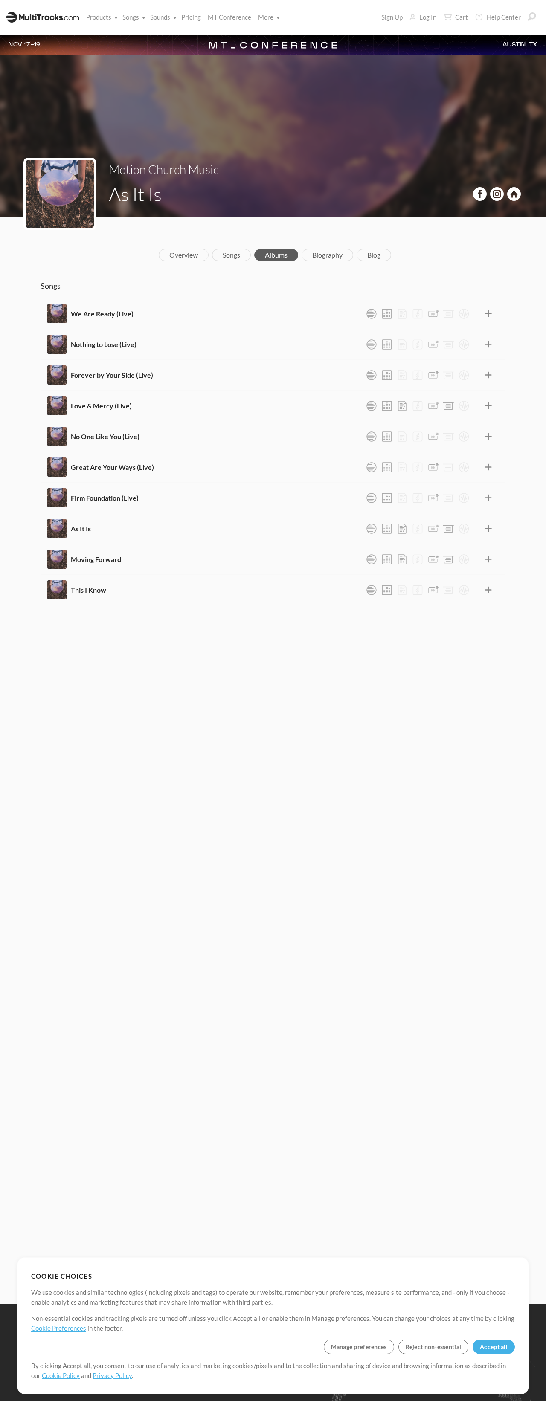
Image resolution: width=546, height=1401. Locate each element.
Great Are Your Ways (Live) (112, 467)
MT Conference (229, 17)
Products (98, 17)
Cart (461, 17)
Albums (276, 255)
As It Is (81, 528)
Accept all (494, 1346)
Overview (183, 255)
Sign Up (392, 17)
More (265, 17)
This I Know (88, 590)
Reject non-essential (434, 1346)
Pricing (191, 17)
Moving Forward (96, 559)
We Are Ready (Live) (102, 314)
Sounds (160, 17)
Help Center (504, 17)
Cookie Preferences (58, 1328)
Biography (327, 255)
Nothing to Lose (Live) (103, 344)
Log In (427, 17)
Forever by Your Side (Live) (112, 375)
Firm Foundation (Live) (105, 498)
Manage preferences (359, 1346)
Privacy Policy (112, 1375)
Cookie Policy (61, 1375)
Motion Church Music (164, 169)
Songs (130, 17)
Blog (373, 255)
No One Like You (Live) (105, 436)
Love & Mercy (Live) (101, 406)
